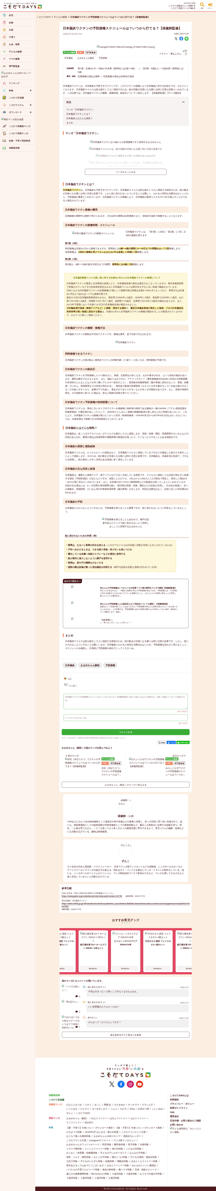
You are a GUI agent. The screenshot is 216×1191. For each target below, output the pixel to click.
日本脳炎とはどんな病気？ (79, 118)
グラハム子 (148, 1104)
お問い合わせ (176, 1124)
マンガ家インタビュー (125, 1140)
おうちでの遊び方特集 (151, 1173)
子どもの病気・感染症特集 (143, 1157)
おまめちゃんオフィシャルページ (83, 1144)
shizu (132, 1108)
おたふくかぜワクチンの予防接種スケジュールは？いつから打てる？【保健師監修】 (175, 771)
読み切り (89, 1122)
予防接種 (103, 57)
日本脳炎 (69, 57)
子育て (80, 52)
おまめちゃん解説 (85, 57)
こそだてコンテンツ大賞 (133, 1131)
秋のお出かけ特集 (100, 1173)
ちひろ (123, 1108)
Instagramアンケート (100, 1140)
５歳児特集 (118, 1173)
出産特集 (144, 1144)
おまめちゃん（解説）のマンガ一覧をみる (126, 784)
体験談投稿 (54, 1095)
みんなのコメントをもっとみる (125, 1034)
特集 (51, 1127)
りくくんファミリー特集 (97, 1148)
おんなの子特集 (138, 1152)
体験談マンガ (55, 1104)
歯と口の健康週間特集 (77, 1173)
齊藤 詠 (108, 1104)
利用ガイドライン (179, 1107)
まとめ (69, 122)
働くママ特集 (125, 1169)
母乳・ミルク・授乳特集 (78, 1157)
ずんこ (70, 1112)
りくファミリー (74, 1122)
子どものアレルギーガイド (113, 1152)
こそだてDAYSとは (179, 1095)
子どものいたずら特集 (91, 1161)
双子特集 (133, 1144)
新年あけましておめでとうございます (85, 1165)
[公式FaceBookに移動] (121, 1084)
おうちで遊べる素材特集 (78, 1136)
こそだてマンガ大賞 (76, 1140)
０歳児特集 (113, 1177)
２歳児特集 (86, 1177)
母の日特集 (118, 1148)
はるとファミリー (119, 1118)
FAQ (172, 1112)
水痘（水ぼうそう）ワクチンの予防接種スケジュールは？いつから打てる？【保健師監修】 (111, 771)
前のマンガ (73, 755)
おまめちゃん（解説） (77, 1118)
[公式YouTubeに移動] (139, 1084)
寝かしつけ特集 (120, 1157)
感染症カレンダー (132, 1136)
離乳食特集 (120, 1144)
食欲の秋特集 (109, 1169)
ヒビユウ (85, 1108)
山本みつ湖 (143, 1108)
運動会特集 (123, 1161)
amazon (60, 968)
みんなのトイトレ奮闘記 (144, 1165)
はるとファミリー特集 (118, 1165)
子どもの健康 (60, 16)
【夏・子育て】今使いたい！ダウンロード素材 (89, 1127)
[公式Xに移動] (111, 1084)
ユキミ (88, 1104)
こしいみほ (157, 1108)
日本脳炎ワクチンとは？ (78, 113)
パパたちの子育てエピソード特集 (83, 1169)
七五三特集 (72, 1161)
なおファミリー (138, 1118)
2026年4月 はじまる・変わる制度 (102, 1131)
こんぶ (114, 1108)
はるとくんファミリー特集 (144, 1161)
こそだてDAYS (43, 16)
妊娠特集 (110, 1161)
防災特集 (107, 1144)
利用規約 (174, 1099)
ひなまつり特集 (74, 1131)
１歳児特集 (100, 1177)
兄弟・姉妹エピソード (146, 1169)
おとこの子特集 (102, 1157)
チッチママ (134, 1104)
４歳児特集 (132, 1173)
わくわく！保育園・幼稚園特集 (82, 1152)
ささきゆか (120, 1104)
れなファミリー (99, 1118)
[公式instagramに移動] (130, 1084)
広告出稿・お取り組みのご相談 (185, 1120)
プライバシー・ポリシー (182, 1103)
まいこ (98, 1104)
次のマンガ (178, 755)
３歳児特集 (72, 1177)
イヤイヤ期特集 (74, 1148)
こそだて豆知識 (56, 1099)
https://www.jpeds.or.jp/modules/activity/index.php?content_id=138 (92, 896)
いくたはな (72, 1108)
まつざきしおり (100, 1108)
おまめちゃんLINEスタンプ (107, 1136)
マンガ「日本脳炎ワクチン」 (80, 109)
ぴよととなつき (74, 1104)
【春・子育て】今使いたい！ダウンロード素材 (139, 1127)
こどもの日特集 (134, 1148)
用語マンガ (54, 1117)
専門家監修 (91, 52)
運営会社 (174, 1116)
